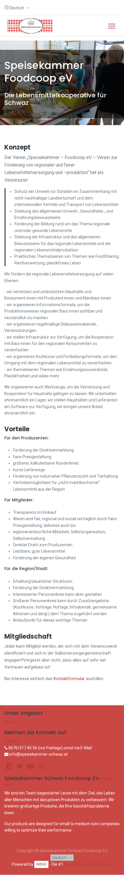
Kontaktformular (69, 678)
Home (9, 721)
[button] (16, 8)
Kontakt (11, 741)
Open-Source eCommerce (88, 864)
